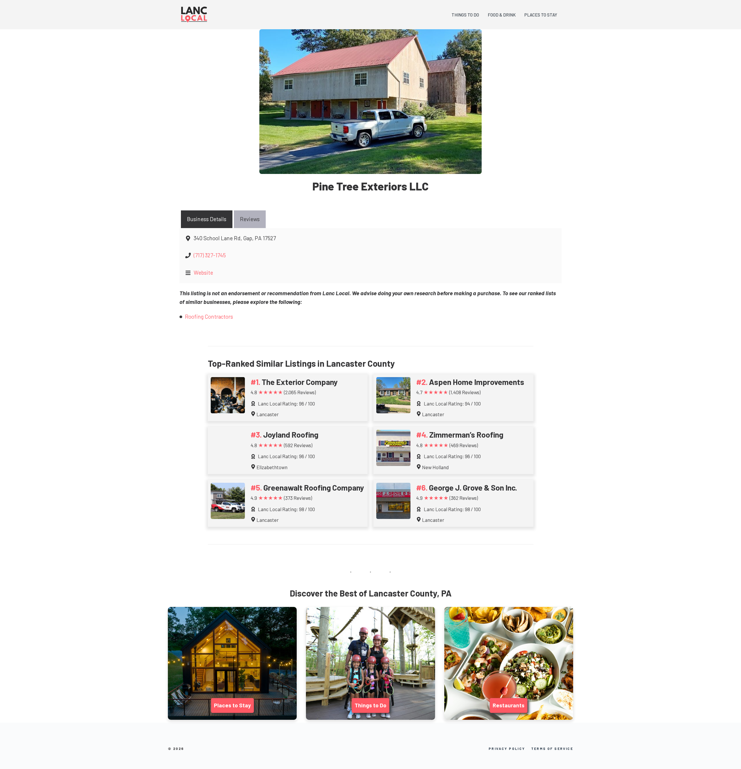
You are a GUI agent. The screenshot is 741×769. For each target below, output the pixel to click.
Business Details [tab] (206, 219)
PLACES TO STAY (540, 14)
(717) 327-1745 (210, 255)
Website (203, 272)
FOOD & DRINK (502, 14)
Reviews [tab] (250, 219)
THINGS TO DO (465, 14)
